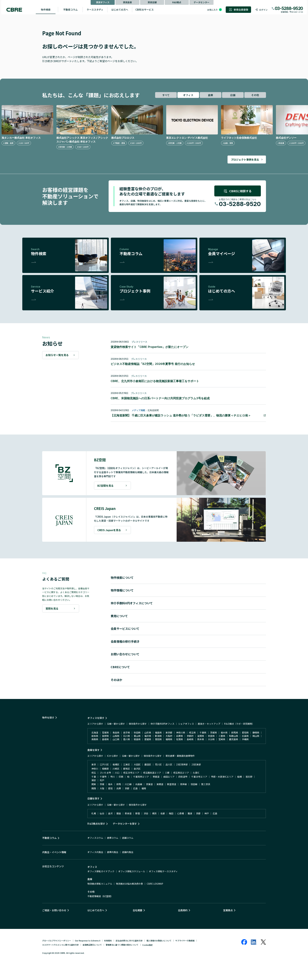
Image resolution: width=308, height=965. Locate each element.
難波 (190, 813)
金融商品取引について (92, 944)
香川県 (126, 739)
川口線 (128, 784)
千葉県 (203, 732)
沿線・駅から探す (116, 723)
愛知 (110, 788)
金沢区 (137, 768)
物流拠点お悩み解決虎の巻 (129, 883)
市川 (112, 776)
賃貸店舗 (152, 2)
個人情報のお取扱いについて (158, 940)
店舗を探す (93, 798)
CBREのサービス (144, 9)
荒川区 (158, 764)
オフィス (188, 95)
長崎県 (190, 739)
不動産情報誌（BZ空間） (100, 896)
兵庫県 (179, 735)
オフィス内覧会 (95, 852)
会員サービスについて (125, 628)
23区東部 (196, 764)
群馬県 (234, 732)
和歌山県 (233, 735)
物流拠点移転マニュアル (99, 883)
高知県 (158, 739)
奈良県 (211, 735)
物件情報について (122, 590)
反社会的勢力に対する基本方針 (129, 940)
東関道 (160, 784)
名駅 (162, 813)
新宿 (137, 813)
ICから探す (112, 755)
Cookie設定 (147, 944)
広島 (135, 788)
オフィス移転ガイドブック (100, 871)
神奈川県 (180, 732)
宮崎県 (221, 739)
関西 (93, 788)
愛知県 (245, 732)
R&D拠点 (176, 2)
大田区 (137, 764)
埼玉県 (192, 732)
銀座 (118, 813)
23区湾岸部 (182, 764)
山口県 (116, 739)
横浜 (154, 813)
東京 (93, 764)
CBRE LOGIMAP (155, 883)
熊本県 (200, 739)
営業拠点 (228, 910)
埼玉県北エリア (181, 772)
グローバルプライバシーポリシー (56, 940)
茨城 (102, 784)
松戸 (102, 780)
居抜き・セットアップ (209, 723)
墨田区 (147, 764)
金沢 (110, 813)
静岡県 (255, 732)
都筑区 (126, 768)
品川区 (169, 764)
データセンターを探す (125, 823)
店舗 (232, 95)
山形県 (147, 732)
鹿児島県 (233, 739)
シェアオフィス (186, 723)
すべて (166, 95)
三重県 (221, 735)
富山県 (137, 735)
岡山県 (255, 735)
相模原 (105, 768)
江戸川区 (104, 764)
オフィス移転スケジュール (131, 871)
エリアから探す (95, 723)
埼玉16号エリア (131, 772)
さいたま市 (105, 772)
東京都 (169, 732)
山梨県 (116, 735)
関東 (93, 784)
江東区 (126, 764)
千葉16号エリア (199, 776)
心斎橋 (180, 813)
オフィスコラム (95, 837)
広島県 (245, 735)
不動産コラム (70, 9)
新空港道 (171, 784)
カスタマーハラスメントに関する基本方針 (60, 944)
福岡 (143, 788)
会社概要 (137, 910)
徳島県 (137, 739)
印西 (121, 776)
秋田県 (137, 732)
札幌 (93, 813)
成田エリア (169, 776)
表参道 (128, 813)
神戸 (206, 813)
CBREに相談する (240, 191)
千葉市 (103, 776)
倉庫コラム (112, 837)
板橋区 (116, 764)
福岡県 (169, 739)
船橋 (239, 776)
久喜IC (196, 772)
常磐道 (156, 776)
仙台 (102, 813)
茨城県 (213, 732)
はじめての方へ (119, 9)
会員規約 (183, 910)
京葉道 (149, 784)
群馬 (118, 784)
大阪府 (169, 735)
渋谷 (146, 813)
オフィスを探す (95, 717)
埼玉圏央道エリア (152, 772)
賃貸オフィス (102, 2)
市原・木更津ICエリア (222, 776)
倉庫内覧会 (112, 852)
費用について (119, 616)
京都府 (190, 735)
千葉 (93, 776)
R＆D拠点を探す (96, 823)
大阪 (102, 788)
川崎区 (116, 768)
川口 (117, 772)
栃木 (110, 784)
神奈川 (94, 768)
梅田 (171, 813)
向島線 (138, 784)
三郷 (167, 772)
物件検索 (46, 9)
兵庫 (118, 788)
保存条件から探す (138, 723)
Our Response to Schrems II (87, 940)
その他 (255, 95)
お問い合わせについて (125, 654)
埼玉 (93, 772)
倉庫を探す (93, 750)
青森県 (116, 732)
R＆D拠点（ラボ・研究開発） (239, 723)
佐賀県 (179, 739)
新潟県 (158, 735)
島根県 (105, 739)
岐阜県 (94, 735)
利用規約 (108, 940)
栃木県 (224, 732)
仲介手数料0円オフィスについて (132, 603)
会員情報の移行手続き (125, 641)
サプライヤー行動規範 (185, 940)
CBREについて (120, 667)
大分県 (211, 739)
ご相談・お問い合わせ (54, 910)
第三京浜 (205, 784)
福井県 (147, 735)
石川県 (126, 735)
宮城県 (105, 732)
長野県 (105, 735)
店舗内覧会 (127, 852)
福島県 (158, 732)
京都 (127, 788)
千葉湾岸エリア (141, 776)
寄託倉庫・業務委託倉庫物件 (180, 755)
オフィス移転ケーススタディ (163, 871)
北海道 (94, 732)
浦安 (93, 780)
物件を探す (48, 717)
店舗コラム (127, 837)
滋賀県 (200, 735)
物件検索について (122, 577)
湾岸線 (183, 784)
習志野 (249, 776)
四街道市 (182, 776)
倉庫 (210, 95)
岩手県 (126, 732)
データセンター (201, 2)
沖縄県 (245, 739)
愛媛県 (147, 739)
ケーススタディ (95, 9)
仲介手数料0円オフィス (162, 723)
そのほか (116, 680)
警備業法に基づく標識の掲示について (122, 944)
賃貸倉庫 (127, 2)
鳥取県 (94, 739)
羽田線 (194, 784)
